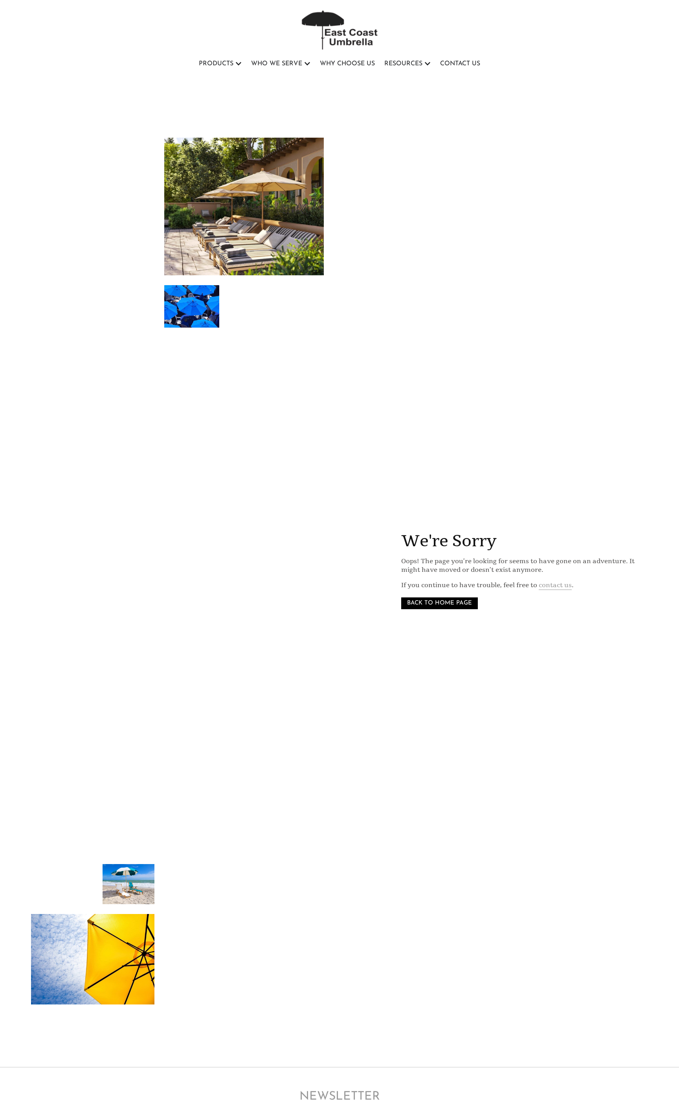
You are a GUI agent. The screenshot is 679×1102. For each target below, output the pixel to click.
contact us (555, 585)
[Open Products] (238, 63)
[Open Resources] (427, 63)
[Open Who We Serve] (307, 63)
